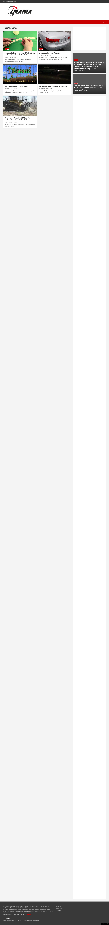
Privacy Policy (59, 908)
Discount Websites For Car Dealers (16, 86)
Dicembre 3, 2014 (9, 88)
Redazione (58, 906)
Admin (14, 57)
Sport (37, 22)
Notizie (53, 22)
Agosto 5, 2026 (77, 92)
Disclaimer (58, 910)
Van (23, 22)
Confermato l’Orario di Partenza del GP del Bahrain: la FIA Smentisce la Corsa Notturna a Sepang (89, 88)
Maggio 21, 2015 (43, 55)
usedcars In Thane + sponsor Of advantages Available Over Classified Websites (20, 54)
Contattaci (28, 914)
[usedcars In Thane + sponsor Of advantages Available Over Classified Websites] (20, 41)
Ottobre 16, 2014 (9, 122)
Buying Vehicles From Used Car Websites (53, 86)
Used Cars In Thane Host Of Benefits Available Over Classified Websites (17, 119)
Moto (29, 22)
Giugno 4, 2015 (8, 57)
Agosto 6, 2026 (77, 70)
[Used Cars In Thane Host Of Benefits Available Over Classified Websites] (20, 106)
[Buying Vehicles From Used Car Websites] (54, 74)
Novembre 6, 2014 (43, 88)
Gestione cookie (105, 923)
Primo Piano (8, 22)
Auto (16, 22)
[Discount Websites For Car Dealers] (20, 74)
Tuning (44, 22)
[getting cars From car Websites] (54, 41)
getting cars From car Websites (49, 53)
